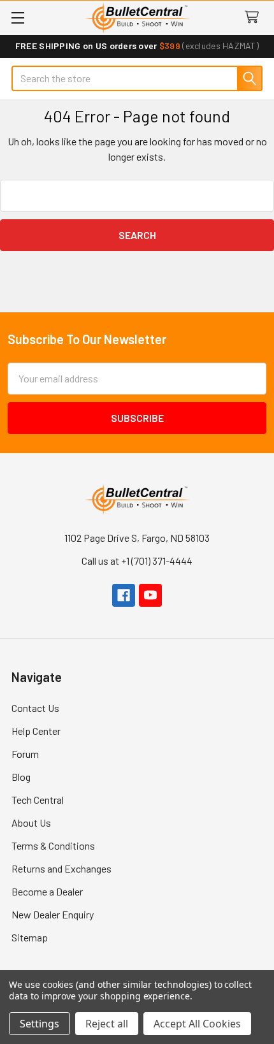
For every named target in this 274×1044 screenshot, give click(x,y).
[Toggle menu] (17, 17)
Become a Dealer (47, 891)
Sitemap (29, 937)
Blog (21, 777)
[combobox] (137, 78)
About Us (31, 822)
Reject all (106, 1024)
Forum (25, 754)
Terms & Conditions (53, 845)
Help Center (36, 731)
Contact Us (35, 708)
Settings (39, 1024)
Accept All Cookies (197, 1024)
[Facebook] (123, 595)
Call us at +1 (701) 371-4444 (137, 561)
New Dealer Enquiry (52, 914)
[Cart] (254, 17)
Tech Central (37, 800)
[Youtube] (150, 595)
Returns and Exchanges (61, 868)
